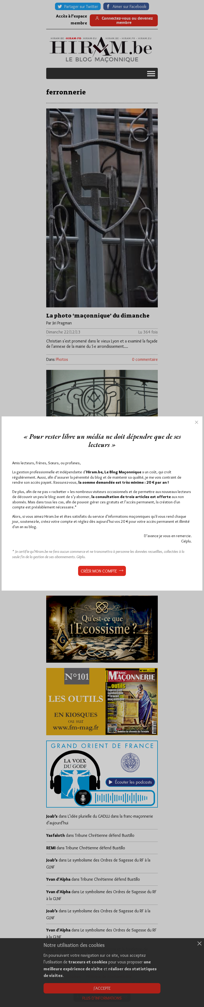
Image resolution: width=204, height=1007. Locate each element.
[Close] (196, 422)
